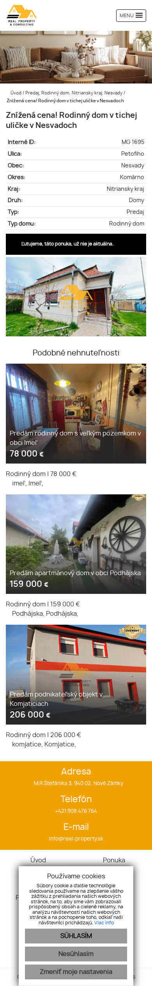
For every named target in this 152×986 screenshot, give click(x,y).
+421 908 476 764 (76, 811)
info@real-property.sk (76, 839)
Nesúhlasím (76, 954)
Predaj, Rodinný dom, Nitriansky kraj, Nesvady (74, 93)
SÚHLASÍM (76, 936)
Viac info (104, 922)
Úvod (15, 93)
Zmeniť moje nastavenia (76, 972)
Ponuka (114, 860)
